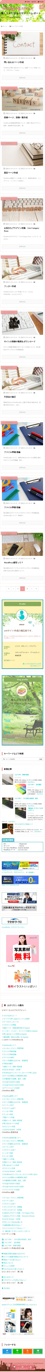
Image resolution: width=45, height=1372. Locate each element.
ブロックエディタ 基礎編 (12, 1207)
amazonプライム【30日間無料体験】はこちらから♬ (19, 1304)
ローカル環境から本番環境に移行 (15, 1076)
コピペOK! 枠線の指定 (22, 774)
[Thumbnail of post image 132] (22, 544)
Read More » (31, 782)
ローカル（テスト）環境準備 (13, 1048)
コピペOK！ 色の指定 (34, 784)
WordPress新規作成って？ (12, 1138)
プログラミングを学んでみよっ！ (15, 1280)
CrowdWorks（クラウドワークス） (13, 927)
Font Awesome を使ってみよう (14, 1269)
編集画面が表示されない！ (13, 1225)
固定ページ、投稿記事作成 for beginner (16, 1028)
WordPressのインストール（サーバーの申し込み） (20, 1073)
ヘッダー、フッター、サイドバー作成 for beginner (20, 1031)
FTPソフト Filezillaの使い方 (12, 1222)
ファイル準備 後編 (12, 452)
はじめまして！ (9, 1277)
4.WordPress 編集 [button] (8, 1192)
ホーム (5, 26)
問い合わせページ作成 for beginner (15, 1034)
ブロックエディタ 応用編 (12, 1210)
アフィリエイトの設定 (12, 1088)
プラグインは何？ (9, 1108)
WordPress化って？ (9, 1045)
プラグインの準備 (9, 1025)
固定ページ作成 (11, 173)
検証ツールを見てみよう (12, 1260)
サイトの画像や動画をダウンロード (19, 341)
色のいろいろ (8, 1263)
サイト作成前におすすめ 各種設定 (15, 1060)
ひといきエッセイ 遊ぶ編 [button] (12, 1283)
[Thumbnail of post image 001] (22, 154)
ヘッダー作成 (8, 1111)
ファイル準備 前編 (12, 507)
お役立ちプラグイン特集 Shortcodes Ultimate (18, 1216)
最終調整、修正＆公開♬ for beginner (15, 1037)
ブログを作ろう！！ (10, 1016)
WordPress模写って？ (13, 563)
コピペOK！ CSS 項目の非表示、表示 (26, 798)
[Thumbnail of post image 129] (22, 99)
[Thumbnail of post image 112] (22, 489)
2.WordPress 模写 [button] (8, 1091)
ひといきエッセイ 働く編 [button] (12, 1272)
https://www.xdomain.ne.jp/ (10, 885)
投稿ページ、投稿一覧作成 (16, 117)
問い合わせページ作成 (14, 62)
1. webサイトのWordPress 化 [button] (12, 1040)
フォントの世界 (9, 1266)
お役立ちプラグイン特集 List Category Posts (18, 1213)
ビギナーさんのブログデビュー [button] (14, 1010)
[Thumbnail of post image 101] (22, 378)
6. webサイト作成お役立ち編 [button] (13, 1248)
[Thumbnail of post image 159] (22, 323)
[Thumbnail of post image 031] (22, 268)
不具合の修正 (10, 397)
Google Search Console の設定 (14, 1085)
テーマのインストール (11, 1022)
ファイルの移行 (8, 1057)
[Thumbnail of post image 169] (22, 209)
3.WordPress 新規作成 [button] (10, 1132)
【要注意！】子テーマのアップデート (17, 1231)
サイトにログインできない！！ (24, 824)
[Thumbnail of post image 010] (22, 433)
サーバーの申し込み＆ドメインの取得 (16, 1019)
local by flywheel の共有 (11, 1069)
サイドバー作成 (9, 1126)
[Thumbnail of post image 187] (22, 44)
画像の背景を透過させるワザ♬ (14, 1254)
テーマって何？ (8, 1105)
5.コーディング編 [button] (8, 1234)
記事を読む (22, 77)
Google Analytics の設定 (12, 1082)
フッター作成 (10, 286)
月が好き (7, 1288)
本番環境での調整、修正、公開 (15, 1079)
